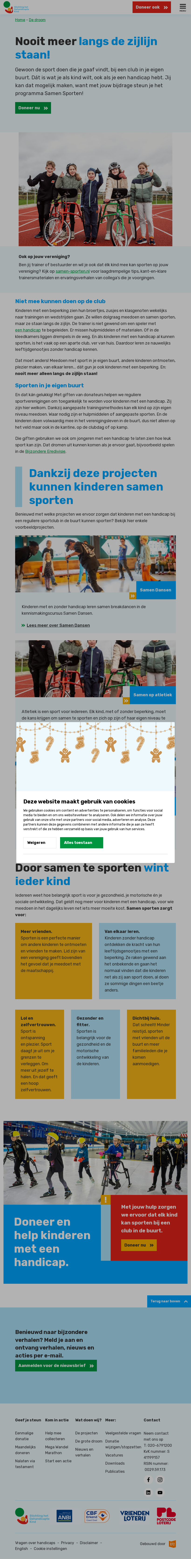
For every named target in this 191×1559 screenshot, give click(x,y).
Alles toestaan (78, 842)
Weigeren (36, 842)
